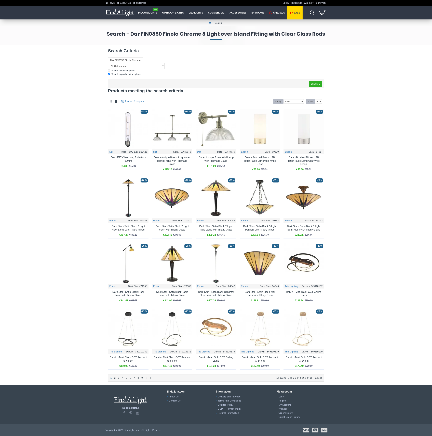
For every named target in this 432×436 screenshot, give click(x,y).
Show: (310, 101)
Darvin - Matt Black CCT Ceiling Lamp (303, 293)
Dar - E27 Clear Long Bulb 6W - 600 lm (128, 159)
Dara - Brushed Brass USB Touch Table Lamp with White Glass (260, 160)
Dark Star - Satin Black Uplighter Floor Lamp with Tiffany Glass (216, 293)
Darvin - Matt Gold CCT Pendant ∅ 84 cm (304, 359)
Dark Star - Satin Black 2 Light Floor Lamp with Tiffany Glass (128, 228)
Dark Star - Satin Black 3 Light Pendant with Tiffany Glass (259, 228)
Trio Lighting (291, 286)
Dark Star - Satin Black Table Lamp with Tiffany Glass (172, 293)
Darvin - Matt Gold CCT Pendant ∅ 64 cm (260, 359)
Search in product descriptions (126, 74)
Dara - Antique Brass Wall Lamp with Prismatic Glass (216, 159)
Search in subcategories (123, 70)
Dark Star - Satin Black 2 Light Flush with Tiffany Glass (172, 228)
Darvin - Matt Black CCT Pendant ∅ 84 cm (172, 359)
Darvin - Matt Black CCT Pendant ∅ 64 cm (128, 359)
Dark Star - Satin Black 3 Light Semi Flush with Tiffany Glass (303, 228)
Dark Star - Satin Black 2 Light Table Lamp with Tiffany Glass (216, 228)
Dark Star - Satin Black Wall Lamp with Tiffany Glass (260, 293)
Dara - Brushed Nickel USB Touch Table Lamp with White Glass (304, 160)
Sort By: (278, 101)
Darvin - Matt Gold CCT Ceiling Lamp (216, 359)
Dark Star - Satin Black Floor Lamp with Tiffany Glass (128, 293)
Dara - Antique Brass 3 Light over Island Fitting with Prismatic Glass (172, 160)
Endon (244, 151)
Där (111, 151)
